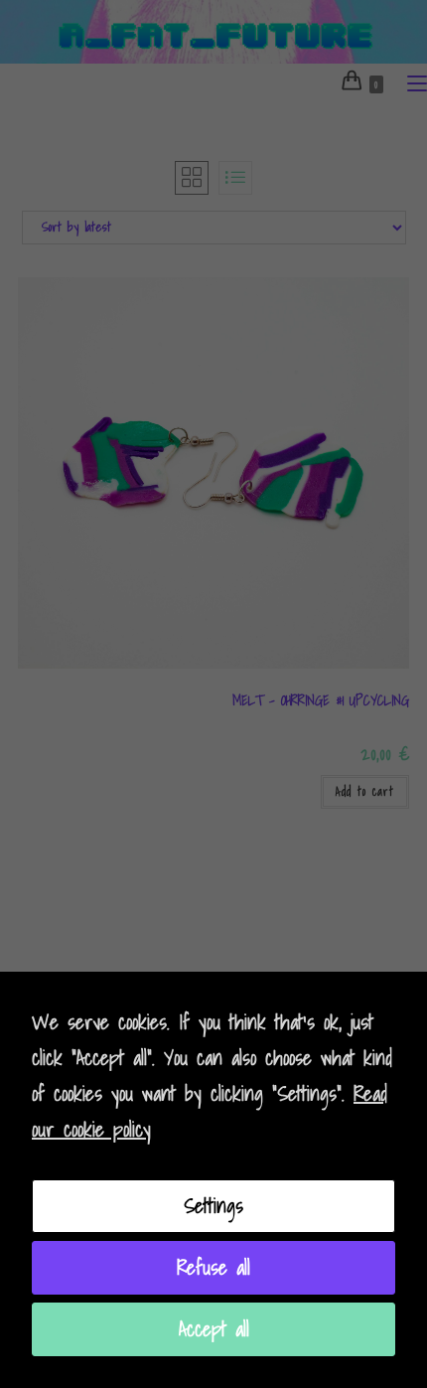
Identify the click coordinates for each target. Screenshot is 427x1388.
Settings (213, 1206)
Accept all (214, 1329)
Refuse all (213, 1268)
